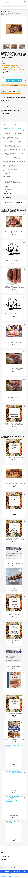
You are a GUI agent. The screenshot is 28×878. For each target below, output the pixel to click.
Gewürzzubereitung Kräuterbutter (14, 713)
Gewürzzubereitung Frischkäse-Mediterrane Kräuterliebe (14, 511)
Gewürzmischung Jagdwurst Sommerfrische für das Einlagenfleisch (14, 814)
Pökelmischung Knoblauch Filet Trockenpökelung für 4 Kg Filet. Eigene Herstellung (14, 369)
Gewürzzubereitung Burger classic (14, 763)
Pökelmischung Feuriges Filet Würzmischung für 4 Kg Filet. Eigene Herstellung (14, 396)
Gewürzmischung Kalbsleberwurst (14, 666)
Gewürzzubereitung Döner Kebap (14, 839)
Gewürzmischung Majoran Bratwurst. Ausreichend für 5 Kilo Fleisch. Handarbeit (14, 424)
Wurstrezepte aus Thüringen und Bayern (14, 739)
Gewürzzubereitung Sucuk (14, 640)
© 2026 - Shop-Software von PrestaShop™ (11, 876)
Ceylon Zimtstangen (14, 587)
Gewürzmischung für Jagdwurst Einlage (14, 563)
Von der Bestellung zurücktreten (14, 871)
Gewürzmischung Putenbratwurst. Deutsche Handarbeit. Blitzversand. (14, 613)
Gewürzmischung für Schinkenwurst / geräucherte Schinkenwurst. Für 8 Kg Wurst (14, 539)
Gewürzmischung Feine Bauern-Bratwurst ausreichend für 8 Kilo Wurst (14, 789)
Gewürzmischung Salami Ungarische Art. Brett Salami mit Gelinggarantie (14, 484)
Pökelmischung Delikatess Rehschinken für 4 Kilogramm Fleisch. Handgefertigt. (14, 232)
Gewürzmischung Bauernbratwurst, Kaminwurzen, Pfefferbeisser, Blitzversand (14, 287)
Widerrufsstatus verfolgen (14, 873)
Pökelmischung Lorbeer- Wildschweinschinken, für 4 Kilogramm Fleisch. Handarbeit (14, 314)
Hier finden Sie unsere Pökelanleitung (12, 128)
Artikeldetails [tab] (17, 125)
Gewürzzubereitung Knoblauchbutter (14, 457)
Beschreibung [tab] (7, 125)
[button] (14, 85)
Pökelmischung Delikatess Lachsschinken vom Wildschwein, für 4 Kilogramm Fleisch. (14, 259)
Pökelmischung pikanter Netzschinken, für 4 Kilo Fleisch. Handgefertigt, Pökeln (14, 341)
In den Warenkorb (14, 80)
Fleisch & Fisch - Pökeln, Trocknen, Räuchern (14, 690)
